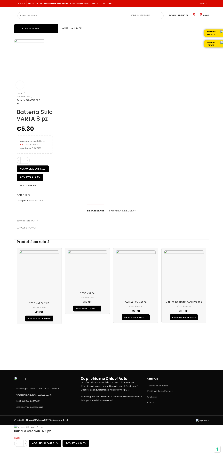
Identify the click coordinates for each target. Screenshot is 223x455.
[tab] (95, 209)
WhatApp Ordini (211, 43)
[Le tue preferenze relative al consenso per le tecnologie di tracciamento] (217, 449)
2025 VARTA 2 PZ (39, 303)
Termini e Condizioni (157, 385)
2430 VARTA (87, 293)
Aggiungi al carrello (32, 168)
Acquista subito (30, 177)
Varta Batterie (24, 96)
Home (20, 93)
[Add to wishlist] (18, 451)
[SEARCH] (160, 15)
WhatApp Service (211, 33)
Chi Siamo (152, 396)
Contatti (151, 402)
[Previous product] (44, 98)
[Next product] (51, 98)
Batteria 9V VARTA (136, 302)
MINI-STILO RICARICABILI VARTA (184, 302)
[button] (39, 318)
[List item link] (45, 395)
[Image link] (20, 381)
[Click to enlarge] (20, 85)
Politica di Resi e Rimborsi (160, 391)
